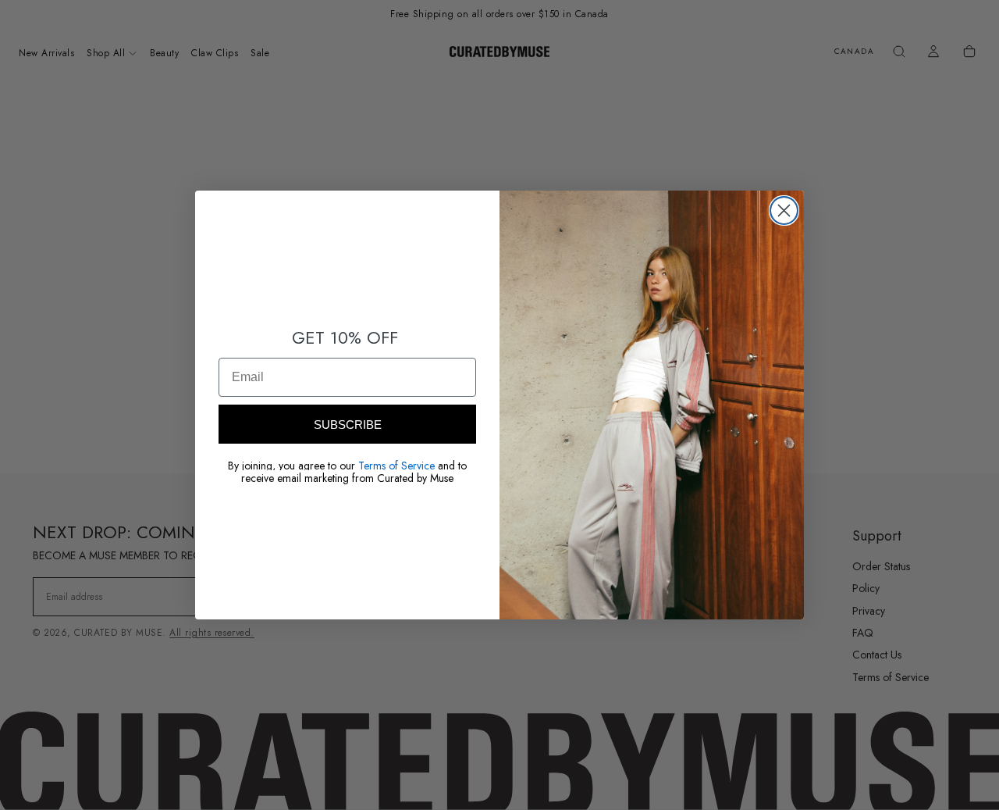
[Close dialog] (784, 210)
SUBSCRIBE (348, 424)
